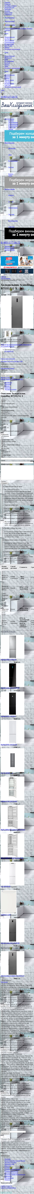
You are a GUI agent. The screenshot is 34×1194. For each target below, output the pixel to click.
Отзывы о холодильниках (13, 1169)
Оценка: (4, 481)
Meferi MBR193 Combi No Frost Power (13, 829)
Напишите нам (9, 7)
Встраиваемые (9, 44)
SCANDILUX (9, 351)
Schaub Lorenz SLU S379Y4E (10, 688)
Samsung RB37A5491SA (8, 659)
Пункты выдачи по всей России (15, 1161)
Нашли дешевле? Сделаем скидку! (12, 379)
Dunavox (7, 76)
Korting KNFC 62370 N (8, 716)
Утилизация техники (11, 1173)
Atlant (6, 66)
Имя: (3, 457)
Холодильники (10, 17)
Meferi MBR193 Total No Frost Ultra (12, 858)
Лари (6, 59)
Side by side (12, 127)
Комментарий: (6, 464)
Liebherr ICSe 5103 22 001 (9, 801)
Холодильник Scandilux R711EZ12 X (12, 976)
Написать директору (6, 1192)
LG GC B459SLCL (7, 773)
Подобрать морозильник (12, 68)
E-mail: (3, 460)
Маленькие (8, 58)
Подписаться (5, 1133)
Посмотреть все (10, 37)
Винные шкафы (10, 25)
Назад (6, 33)
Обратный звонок (6, 112)
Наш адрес (8, 9)
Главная (7, 2)
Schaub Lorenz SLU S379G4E (10, 943)
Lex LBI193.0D (5, 886)
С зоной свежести (8, 346)
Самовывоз (8, 14)
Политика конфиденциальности (15, 1174)
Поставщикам (9, 1178)
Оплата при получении (8, 358)
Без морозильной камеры (15, 344)
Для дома (7, 82)
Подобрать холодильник (12, 49)
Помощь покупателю (11, 1171)
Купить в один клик (7, 377)
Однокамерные (9, 42)
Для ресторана (9, 80)
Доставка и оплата (10, 6)
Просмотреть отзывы (7, 368)
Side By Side (8, 45)
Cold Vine (8, 85)
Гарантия (7, 4)
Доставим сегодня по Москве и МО (12, 361)
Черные (7, 47)
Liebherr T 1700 (6, 915)
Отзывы (7, 11)
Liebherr (7, 78)
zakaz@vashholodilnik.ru (8, 1188)
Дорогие (3, 344)
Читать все (4, 982)
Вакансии (8, 1179)
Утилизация (8, 12)
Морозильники (10, 21)
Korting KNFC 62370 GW (9, 744)
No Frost (7, 39)
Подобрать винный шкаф (13, 87)
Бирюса (7, 64)
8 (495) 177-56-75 (9, 96)
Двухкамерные (9, 40)
